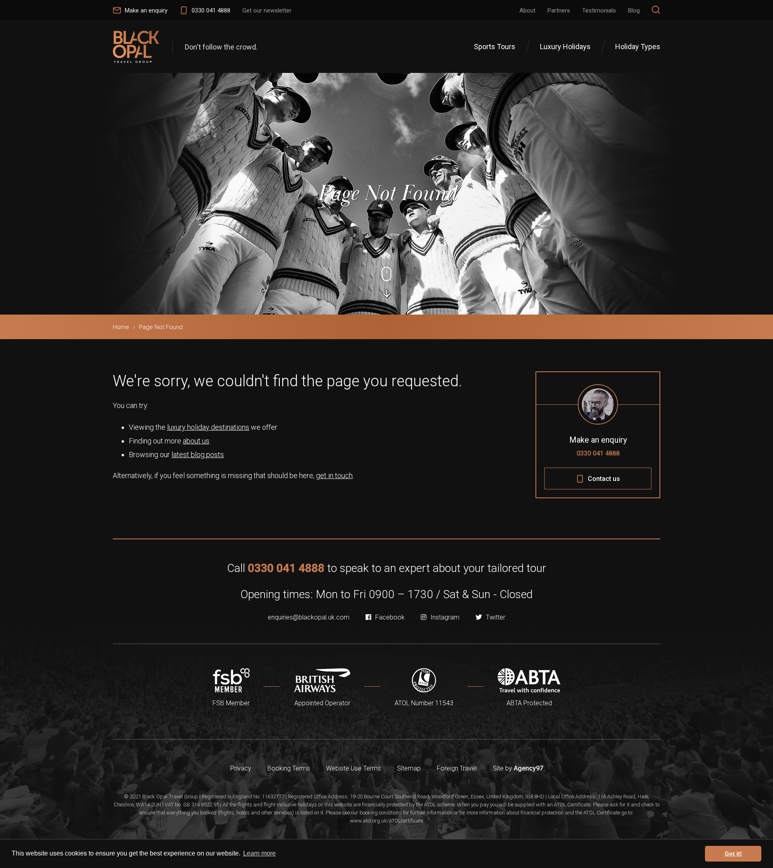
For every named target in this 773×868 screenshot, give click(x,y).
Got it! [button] (733, 853)
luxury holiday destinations (208, 427)
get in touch (334, 475)
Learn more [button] (259, 853)
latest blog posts (198, 454)
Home (121, 327)
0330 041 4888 (598, 453)
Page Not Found (161, 327)
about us (196, 441)
